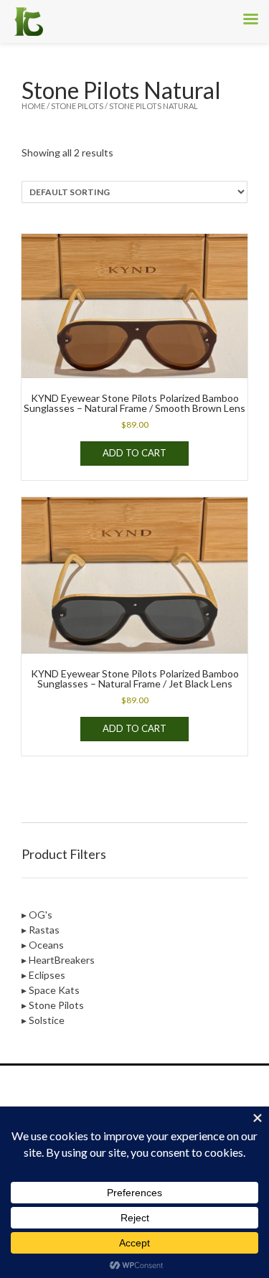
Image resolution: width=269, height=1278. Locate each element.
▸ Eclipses (43, 975)
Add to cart (134, 453)
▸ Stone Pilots (53, 1005)
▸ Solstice (43, 1020)
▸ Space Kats (51, 990)
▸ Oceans (43, 945)
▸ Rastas (41, 930)
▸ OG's (37, 914)
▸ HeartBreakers (58, 960)
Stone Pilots (77, 106)
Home (33, 106)
